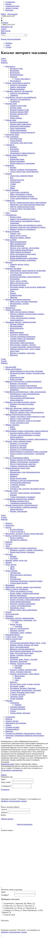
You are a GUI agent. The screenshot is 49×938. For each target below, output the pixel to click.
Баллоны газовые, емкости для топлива (25, 433)
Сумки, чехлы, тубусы (14, 637)
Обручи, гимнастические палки (22, 207)
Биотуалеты (14, 470)
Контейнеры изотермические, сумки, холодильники (25, 392)
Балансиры (9, 525)
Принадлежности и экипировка (22, 163)
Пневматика (10, 308)
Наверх (4, 775)
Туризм (4, 60)
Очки (12, 291)
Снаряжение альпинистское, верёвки (19, 499)
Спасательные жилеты (19, 583)
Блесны (8, 527)
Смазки (13, 641)
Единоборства (11, 215)
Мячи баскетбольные (18, 242)
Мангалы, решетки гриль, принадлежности (27, 412)
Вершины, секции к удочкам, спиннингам (26, 550)
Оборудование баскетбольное (21, 250)
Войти (3, 14)
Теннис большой (11, 190)
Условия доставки (12, 727)
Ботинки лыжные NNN (19, 112)
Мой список (5, 31)
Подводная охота (12, 614)
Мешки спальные (12, 425)
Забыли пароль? (7, 819)
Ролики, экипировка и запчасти (17, 83)
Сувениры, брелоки (17, 484)
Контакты (9, 10)
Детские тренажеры (17, 341)
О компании (10, 2)
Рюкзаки (13, 495)
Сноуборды (9, 145)
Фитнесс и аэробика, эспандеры (22, 353)
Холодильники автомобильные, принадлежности (22, 399)
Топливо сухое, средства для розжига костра (27, 489)
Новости (8, 719)
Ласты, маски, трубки (18, 281)
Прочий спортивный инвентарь (17, 299)
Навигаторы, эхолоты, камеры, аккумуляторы (23, 587)
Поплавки (9, 616)
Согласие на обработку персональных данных (23, 733)
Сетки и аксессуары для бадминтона (24, 172)
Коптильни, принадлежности (21, 410)
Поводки (13, 682)
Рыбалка (4, 62)
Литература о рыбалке (18, 540)
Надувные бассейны (18, 285)
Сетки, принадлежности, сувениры (23, 198)
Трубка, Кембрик (16, 698)
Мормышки (10, 585)
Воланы (13, 167)
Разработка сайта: (8, 764)
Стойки (13, 184)
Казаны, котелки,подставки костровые (25, 460)
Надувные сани (16, 139)
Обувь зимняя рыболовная (20, 602)
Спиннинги (14, 703)
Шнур (12, 569)
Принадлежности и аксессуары (17, 468)
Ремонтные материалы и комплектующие (26, 581)
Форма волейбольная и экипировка (24, 258)
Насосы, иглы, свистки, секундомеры (24, 248)
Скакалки (14, 211)
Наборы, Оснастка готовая (20, 663)
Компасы (13, 476)
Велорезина (14, 70)
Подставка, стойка (17, 686)
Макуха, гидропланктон (19, 628)
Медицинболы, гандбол (19, 303)
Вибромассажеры (17, 332)
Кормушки (14, 657)
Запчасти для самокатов (19, 93)
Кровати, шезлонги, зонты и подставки (25, 421)
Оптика (8, 612)
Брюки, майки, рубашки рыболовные (24, 593)
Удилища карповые (17, 707)
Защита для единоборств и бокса (22, 219)
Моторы (13, 577)
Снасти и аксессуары (13, 639)
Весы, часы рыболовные (19, 647)
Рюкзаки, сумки (11, 491)
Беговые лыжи (11, 103)
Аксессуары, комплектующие (21, 176)
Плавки (13, 293)
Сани (17, 680)
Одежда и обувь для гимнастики (22, 209)
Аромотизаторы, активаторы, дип (23, 620)
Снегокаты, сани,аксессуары (21, 143)
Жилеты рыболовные (18, 595)
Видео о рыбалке (16, 538)
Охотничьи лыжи (12, 134)
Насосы (13, 406)
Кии (11, 178)
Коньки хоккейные (17, 161)
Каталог (8, 4)
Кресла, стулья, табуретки (20, 419)
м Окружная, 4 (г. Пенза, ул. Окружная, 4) (20, 908)
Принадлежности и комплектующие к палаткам (28, 452)
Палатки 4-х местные (18, 447)
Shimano (13, 556)
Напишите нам (7, 27)
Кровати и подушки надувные (22, 404)
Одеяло (13, 429)
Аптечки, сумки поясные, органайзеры (25, 493)
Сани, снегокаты (12, 136)
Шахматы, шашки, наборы (20, 238)
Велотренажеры (16, 326)
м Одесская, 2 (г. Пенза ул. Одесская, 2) (19, 906)
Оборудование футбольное (20, 252)
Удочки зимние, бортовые (20, 713)
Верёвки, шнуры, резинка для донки (24, 645)
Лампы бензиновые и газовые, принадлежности (29, 439)
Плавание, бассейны (13, 268)
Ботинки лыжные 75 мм (19, 110)
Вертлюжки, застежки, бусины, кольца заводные (24, 534)
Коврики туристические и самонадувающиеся (23, 381)
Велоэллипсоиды (16, 328)
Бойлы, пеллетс (16, 624)
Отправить (5, 789)
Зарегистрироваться (24, 824)
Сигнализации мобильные (20, 482)
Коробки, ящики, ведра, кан (16, 560)
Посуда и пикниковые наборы (17, 458)
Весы (12, 330)
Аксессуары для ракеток (19, 192)
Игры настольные (12, 231)
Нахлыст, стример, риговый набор (23, 670)
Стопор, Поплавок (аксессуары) (22, 692)
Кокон (12, 427)
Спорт (3, 58)
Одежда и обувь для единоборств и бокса (26, 225)
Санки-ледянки (16, 141)
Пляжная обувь (16, 295)
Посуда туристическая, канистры (23, 464)
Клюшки (13, 157)
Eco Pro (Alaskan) (16, 529)
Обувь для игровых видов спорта (23, 254)
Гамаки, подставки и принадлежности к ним (27, 416)
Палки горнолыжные (18, 130)
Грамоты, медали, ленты (19, 264)
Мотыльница (20, 676)
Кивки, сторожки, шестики (20, 655)
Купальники (15, 279)
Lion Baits (18, 626)
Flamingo (18, 705)
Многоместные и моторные (21, 575)
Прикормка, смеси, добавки (21, 633)
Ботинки (13, 147)
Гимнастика (10, 200)
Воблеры (8, 542)
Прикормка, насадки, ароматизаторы (19, 618)
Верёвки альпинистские (19, 501)
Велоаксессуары (16, 68)
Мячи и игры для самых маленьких (23, 301)
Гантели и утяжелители (19, 334)
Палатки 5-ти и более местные (22, 449)
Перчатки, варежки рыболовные (22, 604)
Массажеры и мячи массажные (22, 343)
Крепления (14, 116)
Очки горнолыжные (18, 128)
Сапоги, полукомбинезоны (20, 606)
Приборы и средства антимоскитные (24, 480)
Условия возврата (12, 729)
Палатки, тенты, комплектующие (18, 441)
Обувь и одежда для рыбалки (16, 589)
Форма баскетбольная (18, 256)
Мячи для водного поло (19, 283)
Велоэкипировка (16, 75)
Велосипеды (10, 66)
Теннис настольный (13, 310)
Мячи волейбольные (18, 244)
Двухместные (15, 573)
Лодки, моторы (11, 571)
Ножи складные (16, 379)
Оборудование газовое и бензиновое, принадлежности (26, 431)
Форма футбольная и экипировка (23, 260)
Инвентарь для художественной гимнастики (27, 205)
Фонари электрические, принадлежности (21, 505)
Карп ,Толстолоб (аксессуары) (21, 653)
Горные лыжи (10, 120)
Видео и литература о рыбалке (17, 536)
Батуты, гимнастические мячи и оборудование (28, 202)
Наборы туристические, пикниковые (24, 462)
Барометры (14, 474)
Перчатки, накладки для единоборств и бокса (27, 227)
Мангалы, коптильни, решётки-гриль (19, 408)
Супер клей (14, 487)
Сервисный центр (12, 6)
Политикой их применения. (12, 770)
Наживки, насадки (17, 630)
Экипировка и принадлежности (22, 132)
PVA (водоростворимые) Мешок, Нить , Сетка (28, 643)
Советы (8, 725)
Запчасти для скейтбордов (20, 99)
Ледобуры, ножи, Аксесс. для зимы (23, 659)
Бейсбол (13, 306)
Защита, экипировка (18, 87)
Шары (12, 188)
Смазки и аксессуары (18, 106)
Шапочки (13, 297)
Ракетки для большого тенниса (22, 196)
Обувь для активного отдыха (21, 591)
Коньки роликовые (17, 89)
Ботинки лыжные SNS (19, 114)
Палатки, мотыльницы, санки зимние (24, 674)
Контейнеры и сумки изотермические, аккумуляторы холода (25, 395)
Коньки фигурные (17, 159)
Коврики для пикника (18, 383)
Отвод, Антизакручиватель (20, 672)
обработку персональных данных (14, 801)
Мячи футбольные (17, 246)
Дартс (7, 213)
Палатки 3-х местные (18, 445)
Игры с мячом (10, 240)
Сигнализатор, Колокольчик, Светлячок (25, 690)
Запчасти (13, 77)
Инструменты (15, 81)
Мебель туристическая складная (17, 414)
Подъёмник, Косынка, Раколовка (23, 688)
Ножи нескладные (17, 377)
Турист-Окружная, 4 (22, 79)
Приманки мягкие (12, 635)
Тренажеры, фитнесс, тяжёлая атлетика (20, 322)
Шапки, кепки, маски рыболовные (23, 610)
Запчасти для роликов (18, 85)
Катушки (9, 554)
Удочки (13, 711)
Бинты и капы (15, 217)
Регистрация (12, 14)
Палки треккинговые (18, 478)
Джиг (7, 546)
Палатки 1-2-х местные (19, 443)
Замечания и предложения (15, 723)
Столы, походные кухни (19, 423)
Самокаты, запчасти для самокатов (19, 91)
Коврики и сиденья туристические (23, 386)
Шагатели (14, 355)
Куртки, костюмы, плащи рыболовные (25, 600)
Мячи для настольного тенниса (22, 312)
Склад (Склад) (9, 915)
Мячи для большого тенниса (21, 194)
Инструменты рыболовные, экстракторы (26, 651)
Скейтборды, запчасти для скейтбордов (20, 97)
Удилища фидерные (17, 709)
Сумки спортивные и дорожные (22, 497)
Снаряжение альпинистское (21, 503)
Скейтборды (15, 101)
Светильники (15, 182)
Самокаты (14, 95)
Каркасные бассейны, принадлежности (25, 277)
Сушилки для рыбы (17, 694)
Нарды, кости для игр (18, 235)
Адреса (3, 29)
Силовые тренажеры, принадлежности (25, 347)
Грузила (8, 544)
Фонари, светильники (18, 511)
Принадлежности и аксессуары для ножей (26, 371)
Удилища (9, 701)
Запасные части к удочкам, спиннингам (20, 548)
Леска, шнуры (10, 564)
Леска (12, 567)
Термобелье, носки (17, 608)
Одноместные (15, 579)
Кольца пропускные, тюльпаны (22, 552)
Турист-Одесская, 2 (17, 531)
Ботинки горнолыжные (19, 122)
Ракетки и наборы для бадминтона (23, 169)
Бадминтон (9, 165)
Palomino (18, 668)
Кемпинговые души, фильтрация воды (25, 472)
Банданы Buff (10, 367)
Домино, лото (15, 233)
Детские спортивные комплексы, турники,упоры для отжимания (23, 338)
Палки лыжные (16, 118)
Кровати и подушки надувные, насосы (20, 402)
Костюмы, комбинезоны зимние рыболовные (27, 597)
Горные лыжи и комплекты (20, 124)
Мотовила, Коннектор (18, 661)
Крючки (8, 562)
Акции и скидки (11, 8)
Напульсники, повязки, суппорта (23, 345)
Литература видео (17, 180)
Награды (8, 262)
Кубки (12, 266)
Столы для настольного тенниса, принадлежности (23, 319)
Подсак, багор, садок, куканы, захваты (25, 684)
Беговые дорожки (17, 324)
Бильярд (8, 174)
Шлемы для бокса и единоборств (23, 229)
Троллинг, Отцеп (16, 696)
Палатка (18, 678)
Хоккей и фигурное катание (16, 155)
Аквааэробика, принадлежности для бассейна (28, 271)
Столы (12, 186)
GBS (16, 622)
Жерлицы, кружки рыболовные (22, 649)
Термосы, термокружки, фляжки (22, 466)
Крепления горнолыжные (20, 126)
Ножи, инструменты (13, 369)
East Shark (14, 558)
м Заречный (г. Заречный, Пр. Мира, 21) (19, 903)
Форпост (8, 523)
